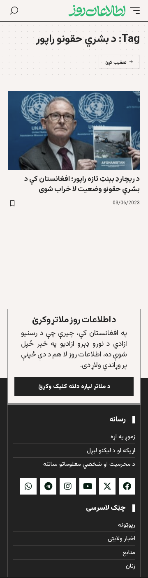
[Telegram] (48, 486)
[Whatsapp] (28, 486)
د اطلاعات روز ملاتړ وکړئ (74, 320)
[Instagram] (68, 486)
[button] (133, 10)
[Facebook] (127, 486)
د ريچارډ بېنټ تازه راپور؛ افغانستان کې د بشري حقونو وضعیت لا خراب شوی (82, 184)
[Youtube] (87, 486)
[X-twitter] (107, 486)
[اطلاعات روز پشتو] (97, 10)
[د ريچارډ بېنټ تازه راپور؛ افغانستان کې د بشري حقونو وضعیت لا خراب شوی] (74, 130)
